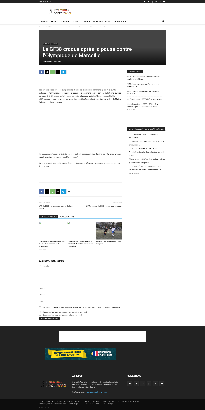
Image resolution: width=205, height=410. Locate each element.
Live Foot (87, 401)
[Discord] (144, 1)
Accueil (44, 21)
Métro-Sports (50, 401)
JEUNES (87, 21)
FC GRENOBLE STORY (101, 21)
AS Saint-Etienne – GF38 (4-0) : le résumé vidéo (145, 99)
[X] (160, 1)
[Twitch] (156, 1)
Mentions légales (113, 401)
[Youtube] (164, 1)
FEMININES (65, 21)
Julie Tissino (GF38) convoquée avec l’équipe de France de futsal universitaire (52, 244)
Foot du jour (96, 401)
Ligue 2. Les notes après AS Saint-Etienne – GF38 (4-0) (144, 92)
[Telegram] (63, 72)
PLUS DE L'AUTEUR (67, 217)
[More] (68, 72)
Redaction (48, 61)
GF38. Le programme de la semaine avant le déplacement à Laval (143, 78)
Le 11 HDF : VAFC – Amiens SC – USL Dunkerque (97, 404)
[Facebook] (148, 1)
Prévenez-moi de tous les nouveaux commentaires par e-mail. (65, 312)
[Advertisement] (122, 12)
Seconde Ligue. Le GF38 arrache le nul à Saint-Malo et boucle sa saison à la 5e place (80, 244)
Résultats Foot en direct (65, 401)
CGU (104, 401)
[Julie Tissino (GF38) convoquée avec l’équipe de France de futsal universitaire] (52, 231)
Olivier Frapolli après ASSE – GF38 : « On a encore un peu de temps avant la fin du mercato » (142, 106)
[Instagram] (152, 1)
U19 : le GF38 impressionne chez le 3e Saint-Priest (56, 207)
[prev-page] (40, 250)
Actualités (59, 27)
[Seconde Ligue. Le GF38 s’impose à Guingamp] (109, 231)
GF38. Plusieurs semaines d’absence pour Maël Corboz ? (143, 85)
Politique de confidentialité (130, 401)
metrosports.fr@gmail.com (96, 392)
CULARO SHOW (120, 21)
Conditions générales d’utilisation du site (52, 404)
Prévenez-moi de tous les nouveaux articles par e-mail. (62, 315)
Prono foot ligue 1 (74, 404)
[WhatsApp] (52, 72)
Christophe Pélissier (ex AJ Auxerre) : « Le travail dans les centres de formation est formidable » (145, 169)
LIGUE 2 (54, 21)
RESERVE (76, 21)
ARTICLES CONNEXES (49, 217)
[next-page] (44, 250)
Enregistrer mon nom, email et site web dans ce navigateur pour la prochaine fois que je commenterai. (81, 307)
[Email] (58, 72)
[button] (163, 21)
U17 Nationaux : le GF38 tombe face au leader (104, 206)
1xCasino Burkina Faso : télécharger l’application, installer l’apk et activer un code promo (147, 152)
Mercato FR (78, 401)
